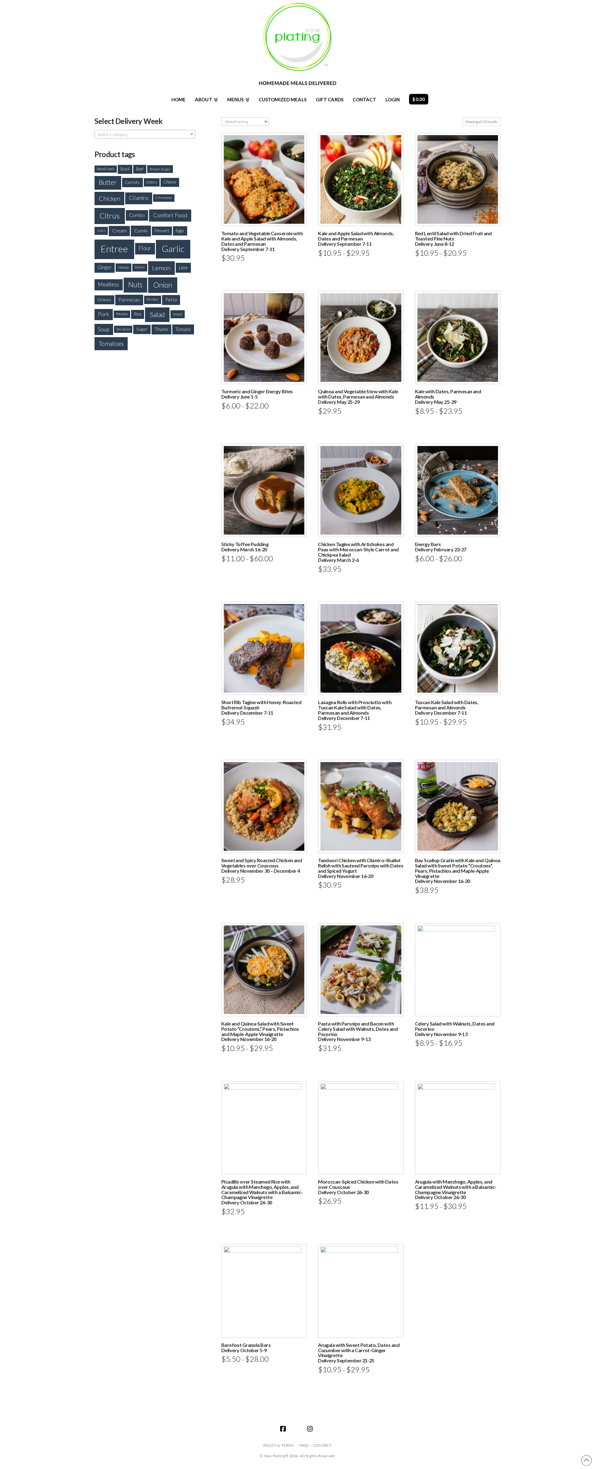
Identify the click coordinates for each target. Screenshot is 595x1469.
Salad (157, 314)
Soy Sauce (123, 329)
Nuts (135, 284)
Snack (177, 314)
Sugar (142, 329)
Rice (137, 313)
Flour (145, 248)
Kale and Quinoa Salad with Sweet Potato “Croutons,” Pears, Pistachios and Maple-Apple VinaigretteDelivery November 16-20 (260, 1031)
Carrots (132, 182)
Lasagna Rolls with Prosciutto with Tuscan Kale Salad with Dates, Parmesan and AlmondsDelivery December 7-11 (354, 710)
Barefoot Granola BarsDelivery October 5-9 (246, 1347)
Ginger (105, 267)
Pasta (171, 299)
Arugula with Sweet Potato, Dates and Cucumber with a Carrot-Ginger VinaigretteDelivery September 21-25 (358, 1352)
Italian (140, 267)
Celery (151, 182)
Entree (114, 248)
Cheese (169, 181)
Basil (125, 168)
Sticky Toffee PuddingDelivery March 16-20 (244, 546)
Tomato (183, 329)
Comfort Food (170, 215)
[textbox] (145, 134)
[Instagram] (310, 1428)
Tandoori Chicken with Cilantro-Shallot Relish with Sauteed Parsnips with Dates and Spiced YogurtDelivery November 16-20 (360, 868)
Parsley (152, 299)
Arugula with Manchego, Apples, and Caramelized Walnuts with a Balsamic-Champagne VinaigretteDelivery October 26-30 (455, 1189)
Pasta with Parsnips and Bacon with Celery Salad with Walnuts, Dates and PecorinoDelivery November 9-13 (358, 1031)
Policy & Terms (278, 1445)
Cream (119, 230)
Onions (104, 299)
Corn (101, 230)
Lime (183, 267)
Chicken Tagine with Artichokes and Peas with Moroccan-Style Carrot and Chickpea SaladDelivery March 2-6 (358, 551)
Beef (139, 168)
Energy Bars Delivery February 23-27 (440, 546)
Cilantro (138, 198)
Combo (137, 215)
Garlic (173, 249)
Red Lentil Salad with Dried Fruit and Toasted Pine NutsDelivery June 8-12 (453, 238)
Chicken (109, 198)
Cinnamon (163, 198)
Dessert (162, 230)
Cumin (141, 230)
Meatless (108, 284)
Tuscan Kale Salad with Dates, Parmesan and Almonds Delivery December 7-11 (446, 707)
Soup (103, 329)
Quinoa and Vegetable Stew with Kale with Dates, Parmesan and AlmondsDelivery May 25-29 (358, 396)
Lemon (161, 267)
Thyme (161, 329)
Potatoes (122, 314)
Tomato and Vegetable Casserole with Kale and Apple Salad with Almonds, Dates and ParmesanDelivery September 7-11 (262, 241)
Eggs (180, 230)
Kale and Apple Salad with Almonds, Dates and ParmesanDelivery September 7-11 (356, 238)
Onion (162, 284)
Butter (108, 182)
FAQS (304, 1445)
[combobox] (145, 134)
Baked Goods (106, 169)
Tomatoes (111, 343)
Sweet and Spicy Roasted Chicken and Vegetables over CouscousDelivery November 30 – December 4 (261, 865)
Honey (123, 267)
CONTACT (323, 1445)
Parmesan (129, 299)
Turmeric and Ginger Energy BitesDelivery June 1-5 (257, 393)
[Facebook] (284, 1428)
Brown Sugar (160, 169)
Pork (103, 314)
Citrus (109, 215)
